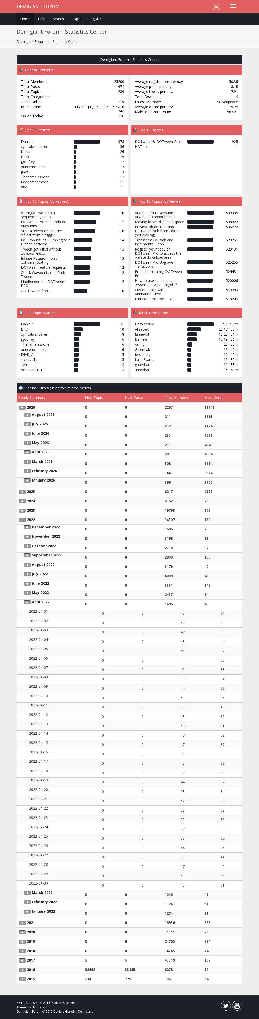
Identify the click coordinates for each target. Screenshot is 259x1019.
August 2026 (43, 414)
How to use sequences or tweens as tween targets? (156, 282)
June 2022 (40, 583)
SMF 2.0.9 (24, 1003)
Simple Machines (63, 1003)
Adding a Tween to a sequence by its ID (38, 214)
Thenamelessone (35, 177)
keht (24, 364)
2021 (31, 922)
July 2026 (40, 423)
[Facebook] (226, 1007)
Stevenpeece (227, 101)
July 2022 (40, 573)
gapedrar (142, 364)
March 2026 (42, 461)
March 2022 (42, 892)
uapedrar (142, 369)
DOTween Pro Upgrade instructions (154, 264)
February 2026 (44, 470)
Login (76, 18)
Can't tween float (35, 290)
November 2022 (46, 536)
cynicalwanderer (34, 146)
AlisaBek (142, 329)
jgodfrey (28, 161)
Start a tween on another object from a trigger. (41, 232)
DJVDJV (27, 354)
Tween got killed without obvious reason (41, 251)
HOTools (142, 146)
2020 (31, 932)
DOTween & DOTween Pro (157, 141)
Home (25, 18)
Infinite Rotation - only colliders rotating (39, 260)
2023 (31, 510)
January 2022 (43, 911)
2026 (31, 407)
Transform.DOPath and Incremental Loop (154, 242)
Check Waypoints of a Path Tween (43, 274)
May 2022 (40, 592)
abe (24, 187)
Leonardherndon (34, 182)
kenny (139, 344)
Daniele (27, 141)
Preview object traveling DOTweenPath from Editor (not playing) (157, 230)
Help (41, 18)
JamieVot (142, 334)
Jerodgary (142, 354)
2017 (31, 960)
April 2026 (40, 452)
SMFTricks (39, 1007)
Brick (25, 156)
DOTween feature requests (43, 267)
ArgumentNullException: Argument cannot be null (155, 214)
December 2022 (46, 527)
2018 (31, 950)
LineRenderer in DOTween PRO (42, 283)
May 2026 (40, 442)
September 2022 (46, 555)
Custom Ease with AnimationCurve (149, 291)
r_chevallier (30, 359)
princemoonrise (34, 166)
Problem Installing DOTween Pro (158, 273)
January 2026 (43, 480)
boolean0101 (31, 369)
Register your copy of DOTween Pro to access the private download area (158, 253)
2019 (31, 941)
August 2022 (43, 564)
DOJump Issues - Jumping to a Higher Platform (45, 242)
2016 (31, 969)
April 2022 (40, 602)
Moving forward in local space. (160, 221)
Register (95, 18)
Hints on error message (154, 298)
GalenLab (142, 349)
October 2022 (44, 545)
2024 (31, 500)
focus (25, 151)
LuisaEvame (145, 359)
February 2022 (44, 901)
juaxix (25, 171)
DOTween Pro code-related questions (43, 223)
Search (58, 18)
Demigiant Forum (38, 6)
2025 (31, 491)
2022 (31, 519)
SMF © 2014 (41, 1003)
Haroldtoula (144, 324)
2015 (31, 978)
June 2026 (40, 433)
